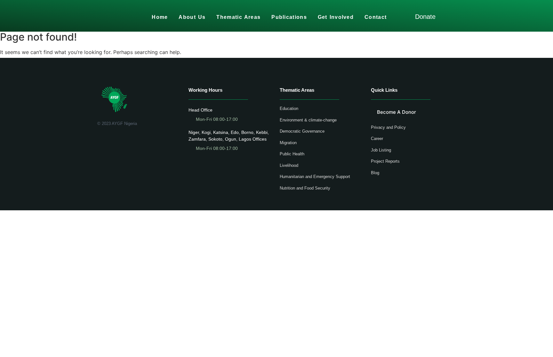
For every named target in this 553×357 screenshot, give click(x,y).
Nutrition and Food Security (305, 188)
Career (377, 138)
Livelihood (289, 165)
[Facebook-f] (99, 140)
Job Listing (381, 150)
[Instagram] (127, 140)
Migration (288, 142)
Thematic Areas (238, 17)
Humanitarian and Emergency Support (315, 176)
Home (160, 17)
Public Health (292, 153)
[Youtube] (118, 140)
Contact (376, 17)
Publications (289, 17)
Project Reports (385, 161)
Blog (375, 172)
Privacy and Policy (388, 127)
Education (289, 108)
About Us (192, 17)
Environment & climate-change (308, 120)
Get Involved (336, 17)
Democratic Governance (302, 131)
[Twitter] (109, 140)
